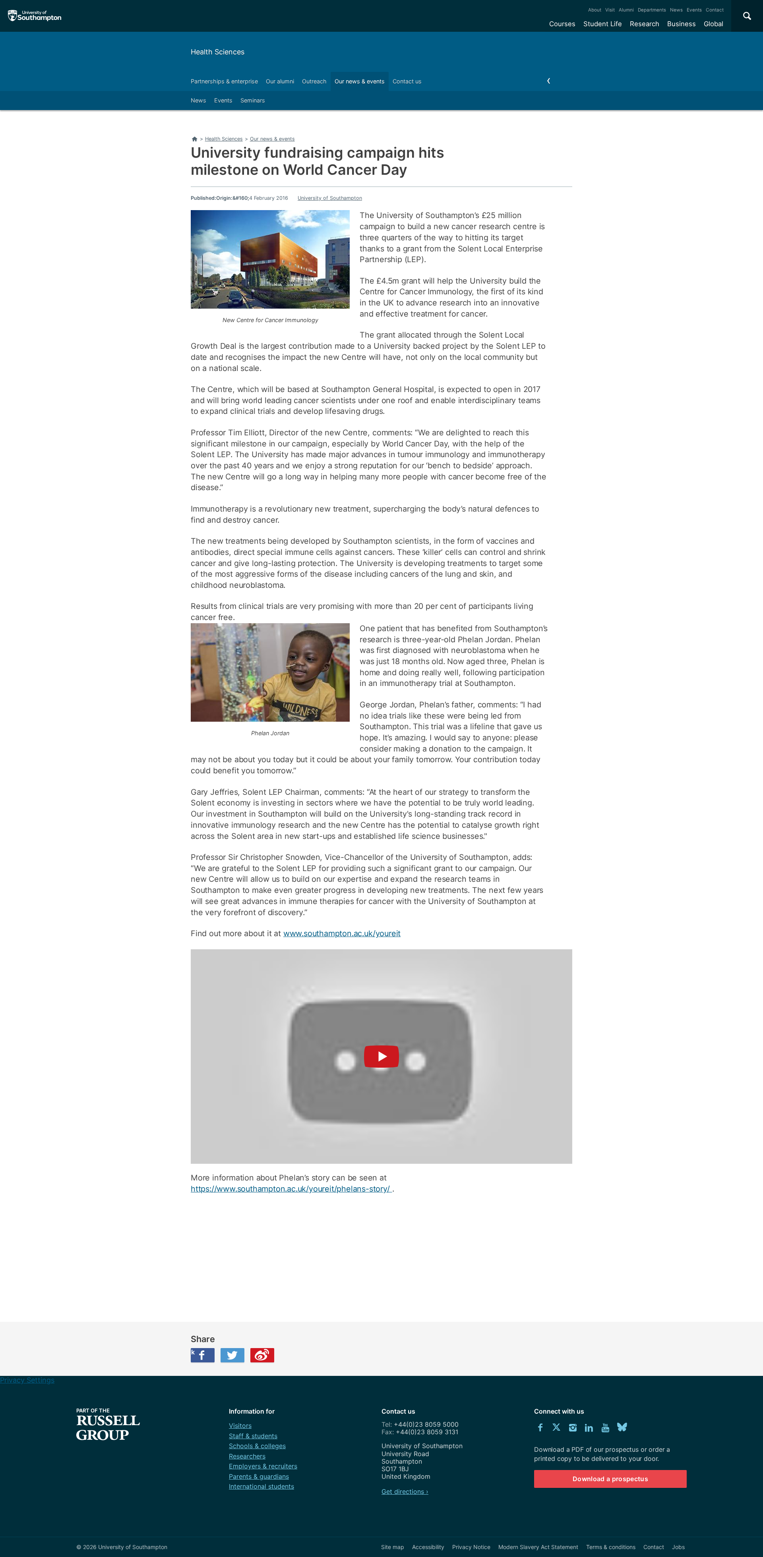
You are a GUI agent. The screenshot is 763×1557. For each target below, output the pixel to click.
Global (713, 24)
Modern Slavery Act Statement (538, 1546)
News (676, 10)
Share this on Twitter (232, 1355)
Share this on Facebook (193, 1352)
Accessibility (428, 1546)
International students (261, 1486)
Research (644, 24)
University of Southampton (330, 198)
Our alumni (280, 81)
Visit (610, 10)
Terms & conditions (610, 1546)
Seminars (252, 100)
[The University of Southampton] (35, 16)
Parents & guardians (259, 1476)
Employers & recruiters (263, 1466)
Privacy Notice (471, 1546)
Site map (392, 1546)
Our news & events (360, 81)
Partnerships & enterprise (224, 81)
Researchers (247, 1456)
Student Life (602, 24)
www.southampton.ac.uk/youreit (342, 933)
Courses (562, 24)
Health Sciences (217, 52)
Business (681, 24)
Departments (652, 10)
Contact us (407, 81)
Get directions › (405, 1491)
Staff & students (253, 1436)
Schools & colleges (257, 1446)
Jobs (678, 1546)
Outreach (314, 81)
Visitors (240, 1426)
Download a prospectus (610, 1479)
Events (694, 10)
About (594, 10)
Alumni (626, 10)
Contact (715, 10)
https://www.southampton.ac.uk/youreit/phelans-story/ (291, 1189)
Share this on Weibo (262, 1355)
